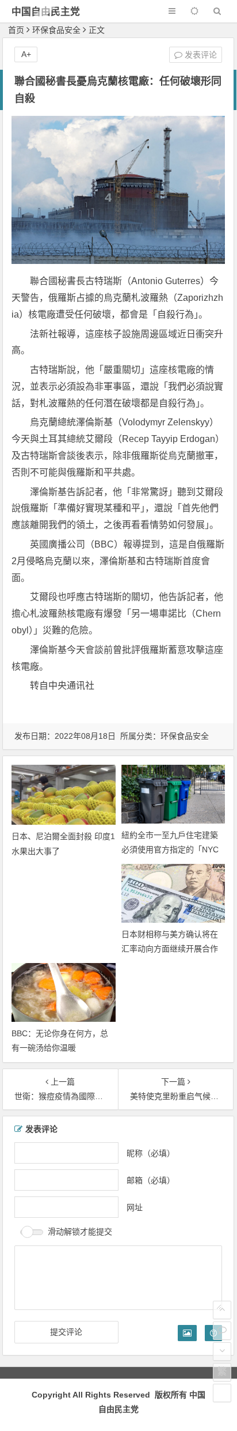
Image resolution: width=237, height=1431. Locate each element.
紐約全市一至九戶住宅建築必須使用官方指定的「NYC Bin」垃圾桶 (170, 849)
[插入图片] (187, 1333)
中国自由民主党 (46, 11)
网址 (135, 1207)
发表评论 (199, 54)
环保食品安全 (56, 30)
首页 (16, 30)
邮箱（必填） (151, 1180)
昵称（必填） (151, 1153)
